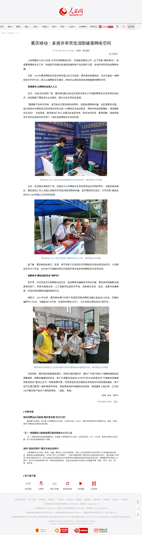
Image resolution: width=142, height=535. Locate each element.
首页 (2, 27)
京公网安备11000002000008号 (120, 517)
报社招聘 (42, 499)
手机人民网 (54, 489)
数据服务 (88, 499)
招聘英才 (51, 499)
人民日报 (27, 489)
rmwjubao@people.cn (101, 508)
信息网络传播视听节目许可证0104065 (25, 517)
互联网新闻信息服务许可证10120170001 (39, 512)
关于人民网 (32, 499)
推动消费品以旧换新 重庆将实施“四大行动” (44, 417)
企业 (17, 33)
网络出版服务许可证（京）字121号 (84, 517)
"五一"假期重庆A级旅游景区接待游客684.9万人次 (47, 433)
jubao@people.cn (92, 504)
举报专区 (93, 27)
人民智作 (93, 489)
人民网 (2, 33)
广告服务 (60, 499)
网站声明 (97, 499)
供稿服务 (79, 499)
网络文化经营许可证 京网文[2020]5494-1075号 (54, 517)
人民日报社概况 (19, 499)
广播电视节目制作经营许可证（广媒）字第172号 (99, 512)
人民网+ (41, 489)
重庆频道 (10, 33)
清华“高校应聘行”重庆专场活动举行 (41, 448)
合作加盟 (69, 499)
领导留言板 (67, 489)
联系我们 (125, 499)
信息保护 (115, 499)
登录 (132, 27)
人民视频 (80, 489)
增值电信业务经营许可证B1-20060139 (68, 512)
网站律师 (106, 499)
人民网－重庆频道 (82, 51)
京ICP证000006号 (103, 517)
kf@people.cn (50, 508)
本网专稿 (29, 411)
